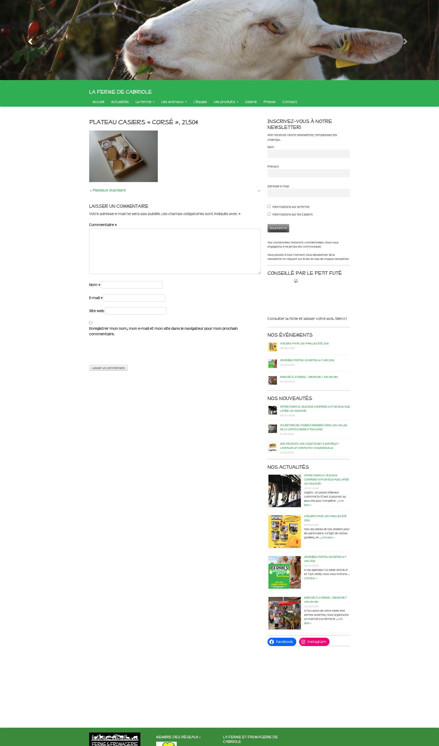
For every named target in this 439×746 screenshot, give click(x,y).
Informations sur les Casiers (292, 214)
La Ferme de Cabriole (120, 91)
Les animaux (173, 102)
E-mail (96, 298)
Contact (289, 102)
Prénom (273, 166)
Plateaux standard (109, 190)
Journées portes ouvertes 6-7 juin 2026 (307, 360)
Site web (96, 311)
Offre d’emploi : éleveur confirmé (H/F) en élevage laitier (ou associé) (326, 479)
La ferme (144, 102)
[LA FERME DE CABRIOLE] (305, 281)
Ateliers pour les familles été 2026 (304, 343)
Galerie (251, 102)
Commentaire (103, 225)
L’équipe (200, 102)
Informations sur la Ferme (291, 207)
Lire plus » (328, 537)
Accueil (98, 102)
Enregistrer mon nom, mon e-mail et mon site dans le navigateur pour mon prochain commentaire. (163, 331)
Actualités (120, 102)
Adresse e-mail (278, 186)
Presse (270, 102)
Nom (94, 285)
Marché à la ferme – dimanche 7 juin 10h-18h (309, 376)
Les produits (225, 102)
